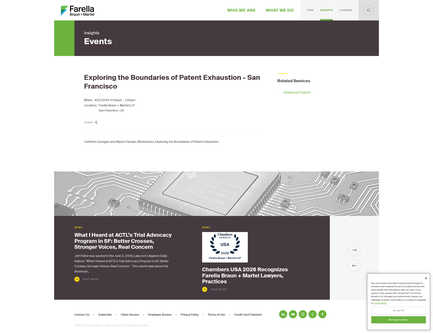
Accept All (398, 310)
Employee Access (160, 314)
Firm (310, 10)
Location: (90, 105)
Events (98, 41)
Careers (345, 10)
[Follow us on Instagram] (303, 314)
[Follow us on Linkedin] (283, 314)
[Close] (426, 278)
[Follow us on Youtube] (293, 314)
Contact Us (81, 314)
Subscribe (105, 314)
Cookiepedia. (380, 303)
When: (88, 100)
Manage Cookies (398, 319)
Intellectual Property (297, 92)
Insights (326, 10)
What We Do (280, 10)
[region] (398, 301)
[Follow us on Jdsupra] (313, 314)
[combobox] (369, 10)
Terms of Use (216, 314)
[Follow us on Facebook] (322, 314)
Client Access (130, 314)
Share (89, 122)
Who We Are (241, 10)
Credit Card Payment (248, 314)
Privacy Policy (190, 314)
